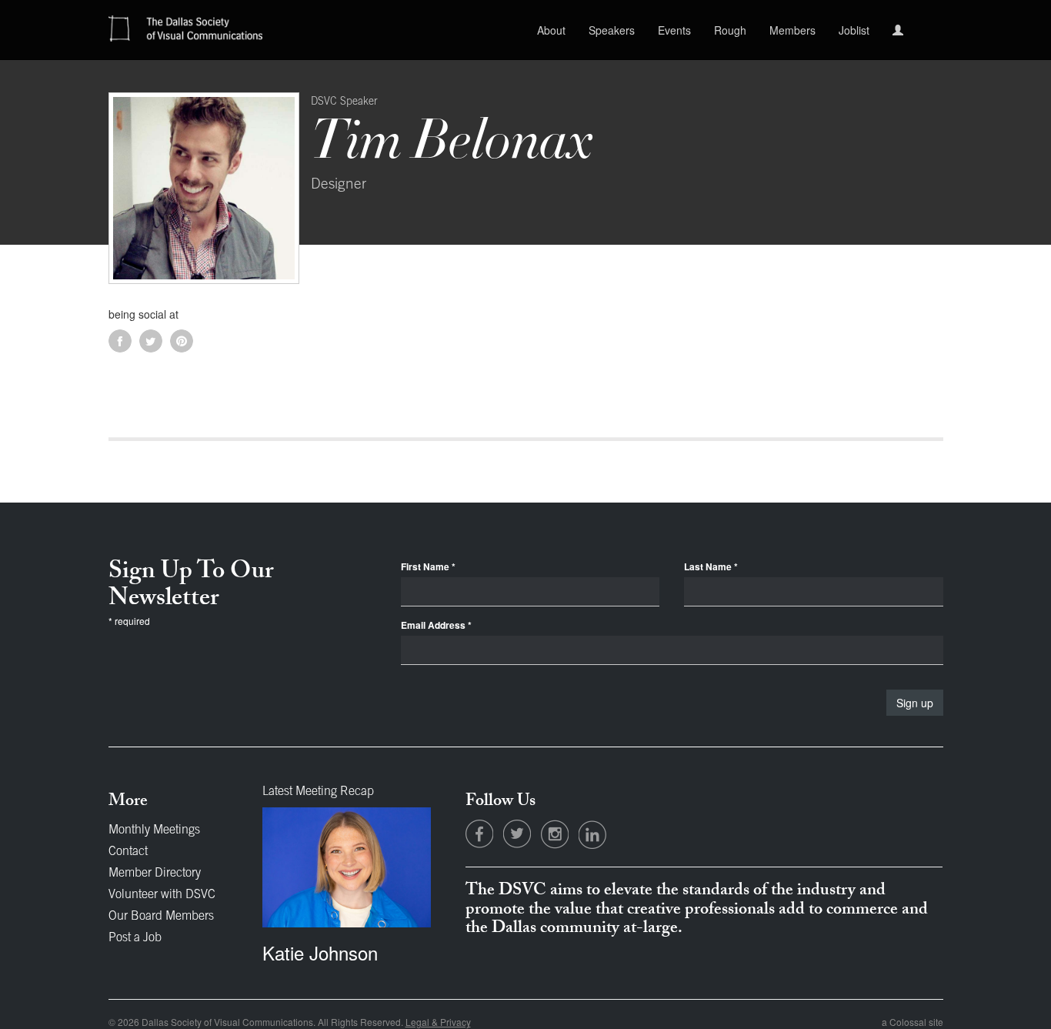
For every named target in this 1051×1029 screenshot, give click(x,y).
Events (674, 30)
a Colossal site (912, 1021)
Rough (730, 30)
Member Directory (154, 873)
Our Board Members (161, 916)
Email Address (436, 625)
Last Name (711, 566)
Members (792, 30)
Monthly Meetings (154, 830)
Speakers (612, 30)
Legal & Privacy (438, 1021)
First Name (428, 566)
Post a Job (135, 938)
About (551, 30)
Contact (128, 852)
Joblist (854, 30)
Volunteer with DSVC (161, 895)
